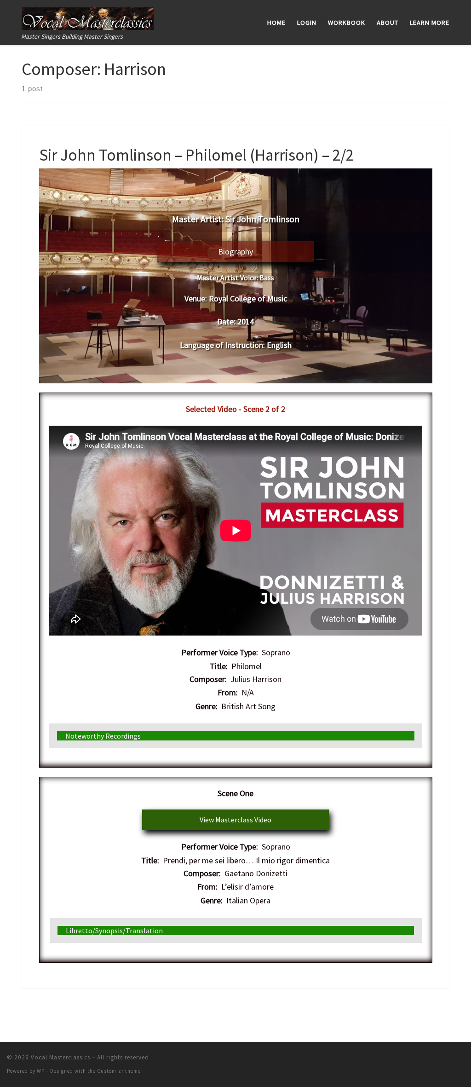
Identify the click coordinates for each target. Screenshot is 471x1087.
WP (41, 1071)
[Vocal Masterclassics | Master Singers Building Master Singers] (88, 16)
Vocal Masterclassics (60, 1057)
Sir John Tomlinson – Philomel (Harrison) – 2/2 (196, 155)
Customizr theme (119, 1071)
